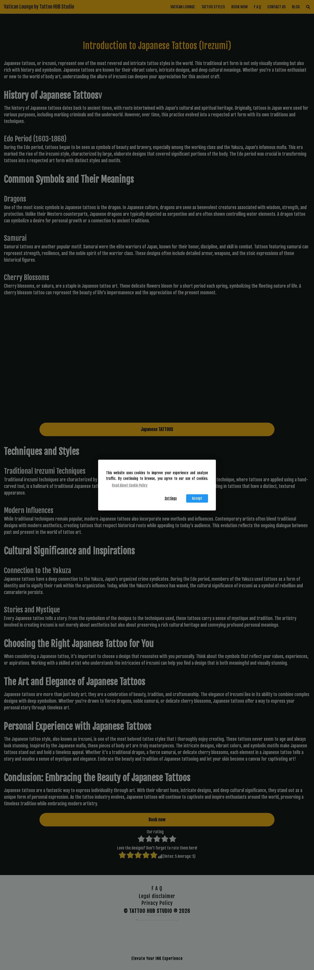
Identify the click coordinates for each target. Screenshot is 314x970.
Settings (171, 498)
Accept (197, 498)
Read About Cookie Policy (129, 485)
